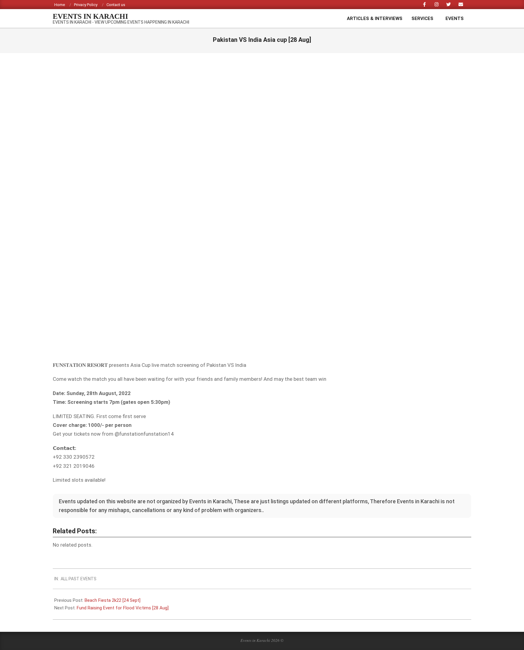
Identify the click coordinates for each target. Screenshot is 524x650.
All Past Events (78, 578)
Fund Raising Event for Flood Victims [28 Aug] (123, 608)
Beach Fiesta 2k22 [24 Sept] (112, 600)
